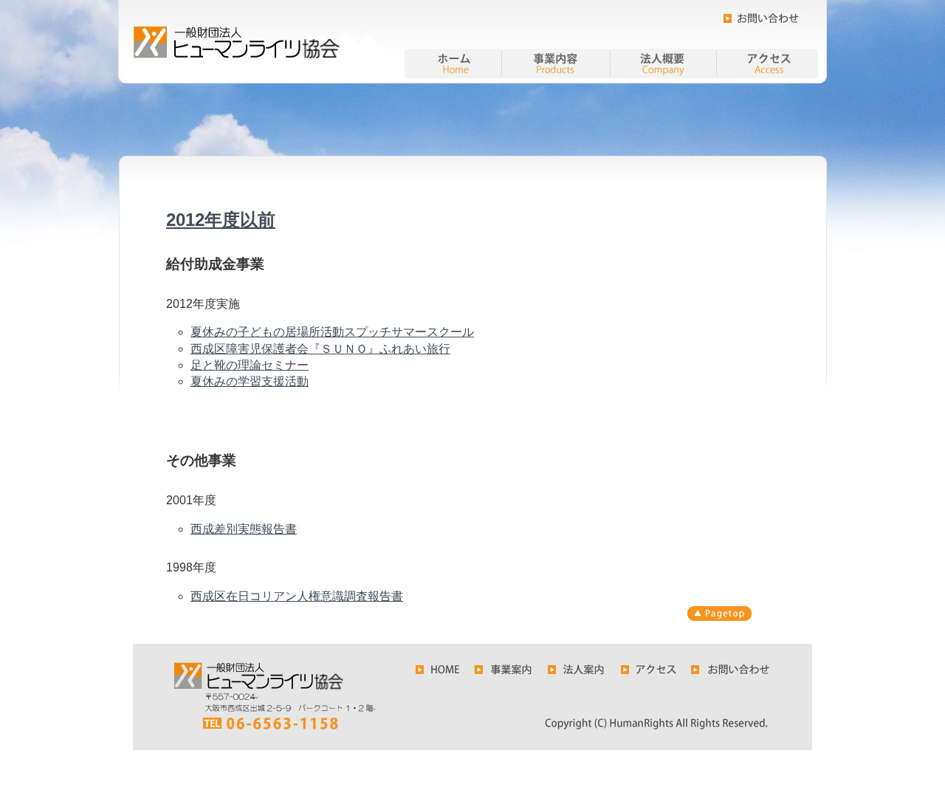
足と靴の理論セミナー (249, 365)
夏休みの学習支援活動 (249, 381)
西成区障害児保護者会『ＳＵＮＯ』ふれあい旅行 (320, 349)
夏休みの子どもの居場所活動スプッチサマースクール (332, 332)
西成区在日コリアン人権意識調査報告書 (296, 596)
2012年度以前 (220, 220)
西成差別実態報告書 (243, 529)
